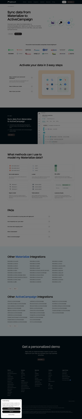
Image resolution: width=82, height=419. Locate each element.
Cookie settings (11, 414)
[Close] (20, 401)
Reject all (11, 411)
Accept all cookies (11, 408)
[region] (11, 408)
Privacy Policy (11, 406)
